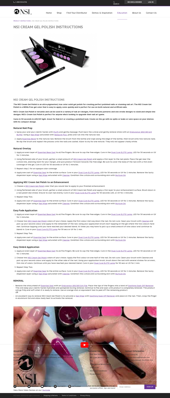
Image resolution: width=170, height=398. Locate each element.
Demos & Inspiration (102, 13)
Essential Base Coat (47, 152)
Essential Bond (29, 139)
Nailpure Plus (60, 134)
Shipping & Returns (51, 395)
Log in (150, 2)
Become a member (135, 2)
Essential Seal (39, 172)
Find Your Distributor (77, 13)
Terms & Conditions (69, 395)
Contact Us (151, 13)
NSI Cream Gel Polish (82, 159)
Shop (59, 13)
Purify (56, 132)
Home (49, 13)
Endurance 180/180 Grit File (74, 285)
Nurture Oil (120, 175)
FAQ (91, 361)
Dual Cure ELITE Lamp (121, 152)
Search (116, 4)
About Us (136, 13)
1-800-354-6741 (21, 2)
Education (122, 13)
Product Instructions (22, 21)
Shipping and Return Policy (100, 364)
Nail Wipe (35, 134)
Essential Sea (39, 201)
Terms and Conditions (98, 371)
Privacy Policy (95, 374)
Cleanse (66, 175)
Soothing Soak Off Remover (140, 285)
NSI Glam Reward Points (99, 357)
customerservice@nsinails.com (137, 357)
